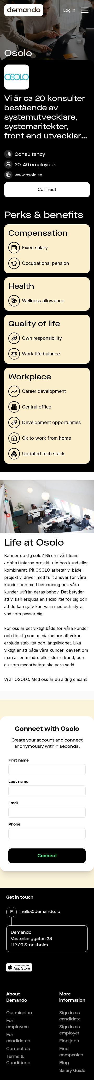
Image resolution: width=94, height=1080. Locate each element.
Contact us (18, 1048)
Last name (18, 781)
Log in (69, 10)
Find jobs (69, 1041)
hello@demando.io (40, 911)
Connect (47, 189)
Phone (14, 824)
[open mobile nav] (84, 10)
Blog (64, 1062)
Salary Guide (72, 1070)
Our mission (19, 1012)
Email (13, 803)
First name (18, 760)
